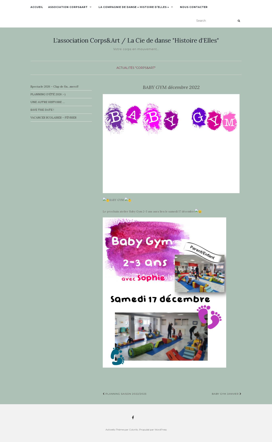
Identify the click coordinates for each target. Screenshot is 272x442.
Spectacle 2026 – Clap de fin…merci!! (54, 86)
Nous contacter (194, 7)
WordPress (161, 429)
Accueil (36, 7)
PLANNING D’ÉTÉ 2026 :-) (48, 94)
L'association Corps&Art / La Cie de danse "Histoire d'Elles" (136, 40)
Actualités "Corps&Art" (136, 68)
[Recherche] (239, 21)
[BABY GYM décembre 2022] (171, 143)
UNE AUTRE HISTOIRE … (47, 102)
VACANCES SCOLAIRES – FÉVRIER (53, 117)
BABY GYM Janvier (226, 393)
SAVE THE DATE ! (42, 110)
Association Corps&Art (68, 7)
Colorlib (133, 429)
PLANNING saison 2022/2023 (126, 393)
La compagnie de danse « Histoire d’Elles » (134, 7)
